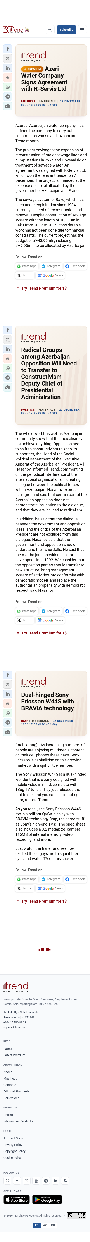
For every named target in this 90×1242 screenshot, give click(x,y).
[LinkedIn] (55, 1181)
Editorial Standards (16, 1091)
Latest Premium (14, 1055)
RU (53, 1225)
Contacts (9, 1085)
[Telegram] (46, 1181)
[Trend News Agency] (15, 987)
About (7, 1072)
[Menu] (82, 29)
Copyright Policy (14, 1151)
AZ (45, 1225)
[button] (7, 49)
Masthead (10, 1078)
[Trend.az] (16, 30)
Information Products (18, 1121)
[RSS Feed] (65, 1181)
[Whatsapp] (7, 1181)
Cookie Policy (12, 1157)
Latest (7, 1048)
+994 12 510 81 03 (14, 1022)
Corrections (11, 1098)
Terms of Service (14, 1138)
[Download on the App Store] (16, 1199)
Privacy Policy (12, 1145)
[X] (27, 1181)
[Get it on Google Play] (47, 1199)
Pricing (8, 1114)
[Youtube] (36, 1181)
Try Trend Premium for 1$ (44, 288)
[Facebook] (17, 1181)
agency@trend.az (14, 1027)
